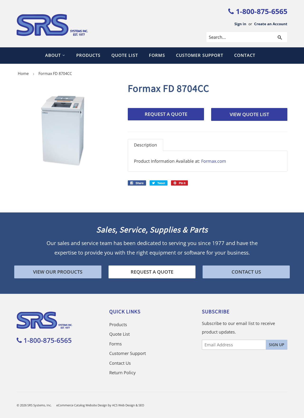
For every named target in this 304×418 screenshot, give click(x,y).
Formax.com (213, 161)
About (53, 55)
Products (88, 55)
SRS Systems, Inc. (39, 405)
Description (145, 145)
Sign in (240, 23)
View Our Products (57, 272)
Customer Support (199, 55)
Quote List (124, 55)
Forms (157, 55)
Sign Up (276, 344)
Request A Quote (166, 114)
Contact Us (246, 272)
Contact (244, 55)
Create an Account (270, 23)
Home (23, 73)
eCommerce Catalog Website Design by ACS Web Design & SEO (100, 405)
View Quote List (249, 114)
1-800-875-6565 (260, 11)
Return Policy (122, 372)
